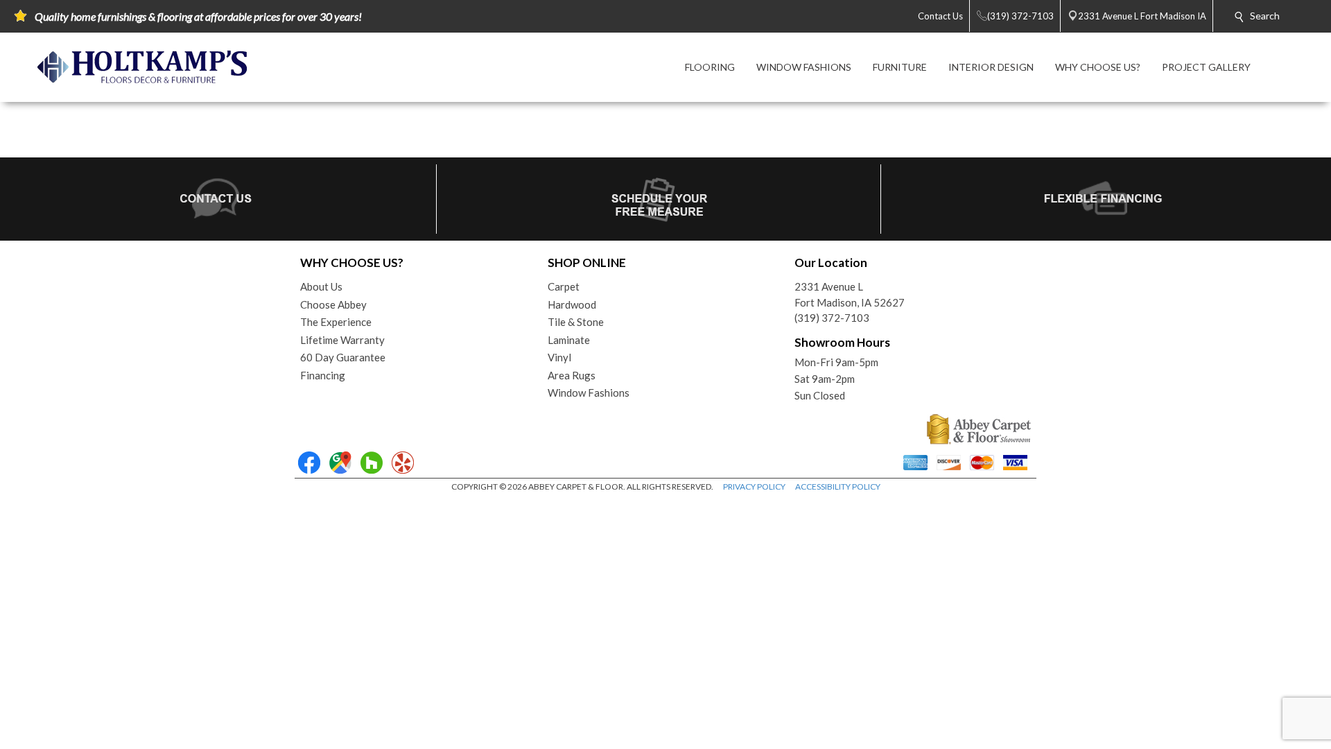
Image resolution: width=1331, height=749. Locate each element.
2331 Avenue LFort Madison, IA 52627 (849, 294)
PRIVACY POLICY (754, 486)
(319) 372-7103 (831, 317)
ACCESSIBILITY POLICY (837, 486)
